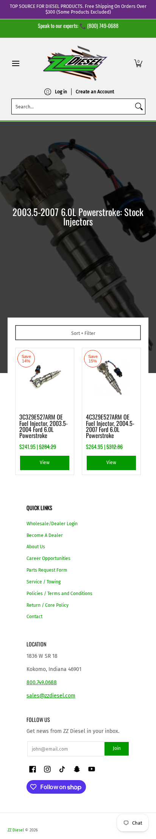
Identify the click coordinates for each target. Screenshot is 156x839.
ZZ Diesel (16, 830)
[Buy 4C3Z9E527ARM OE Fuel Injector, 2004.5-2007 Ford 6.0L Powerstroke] (111, 377)
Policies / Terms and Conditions (59, 593)
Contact (34, 616)
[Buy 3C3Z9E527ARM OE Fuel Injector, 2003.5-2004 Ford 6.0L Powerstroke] (44, 377)
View (45, 462)
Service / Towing (44, 582)
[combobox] (72, 106)
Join (117, 748)
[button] (138, 63)
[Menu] (15, 63)
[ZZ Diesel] (75, 63)
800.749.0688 (42, 682)
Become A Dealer (45, 535)
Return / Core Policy (48, 605)
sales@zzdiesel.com (51, 695)
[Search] (139, 106)
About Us (36, 546)
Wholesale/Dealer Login (52, 523)
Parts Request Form (47, 570)
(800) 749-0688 (103, 25)
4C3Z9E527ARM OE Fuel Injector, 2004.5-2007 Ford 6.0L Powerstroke (110, 426)
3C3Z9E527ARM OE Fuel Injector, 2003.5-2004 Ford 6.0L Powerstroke (43, 426)
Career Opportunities (48, 558)
